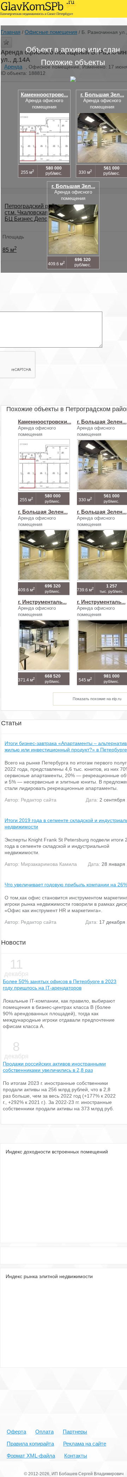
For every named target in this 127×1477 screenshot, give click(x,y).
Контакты (75, 1456)
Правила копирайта (30, 1444)
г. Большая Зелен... (102, 422)
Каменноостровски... (44, 422)
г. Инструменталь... (42, 602)
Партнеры (75, 1432)
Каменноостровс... (44, 94)
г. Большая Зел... (102, 94)
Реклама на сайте (84, 1444)
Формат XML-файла (31, 1456)
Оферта (16, 1432)
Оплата (44, 1432)
